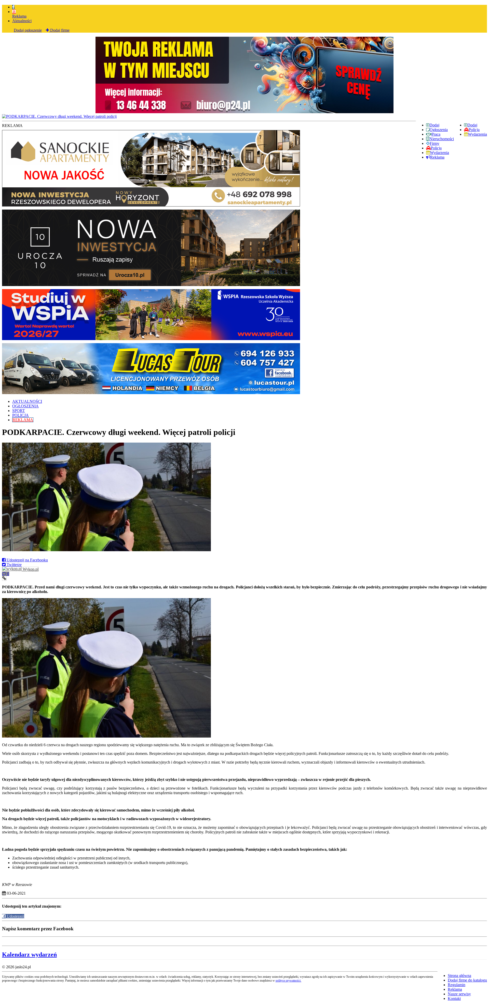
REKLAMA (22, 420)
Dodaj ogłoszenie (28, 30)
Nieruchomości (441, 139)
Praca (435, 134)
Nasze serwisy (459, 994)
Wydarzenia (477, 134)
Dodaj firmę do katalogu (467, 980)
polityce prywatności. (288, 980)
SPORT (18, 410)
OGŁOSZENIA (25, 406)
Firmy (434, 143)
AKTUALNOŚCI (27, 401)
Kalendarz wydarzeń (29, 954)
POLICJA (20, 415)
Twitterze (14, 564)
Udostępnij (15, 916)
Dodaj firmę (59, 30)
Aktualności (22, 21)
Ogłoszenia (439, 129)
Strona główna (459, 975)
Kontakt (454, 998)
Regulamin (456, 985)
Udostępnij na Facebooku (27, 560)
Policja (474, 129)
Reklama (19, 16)
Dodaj (472, 125)
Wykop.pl (30, 569)
